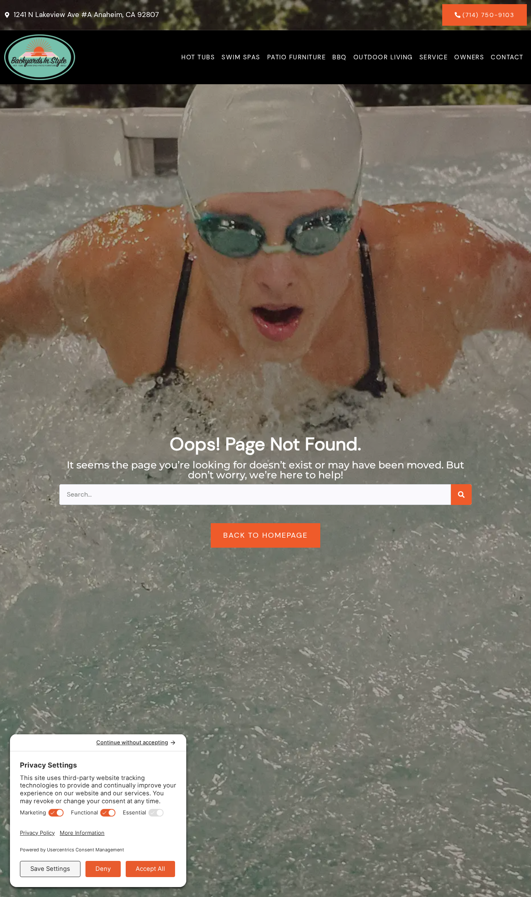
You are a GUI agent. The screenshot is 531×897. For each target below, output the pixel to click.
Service (433, 57)
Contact (507, 57)
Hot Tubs (198, 57)
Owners (469, 57)
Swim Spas (241, 57)
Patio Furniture (296, 57)
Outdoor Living (383, 57)
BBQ (339, 57)
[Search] (461, 494)
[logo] (39, 57)
